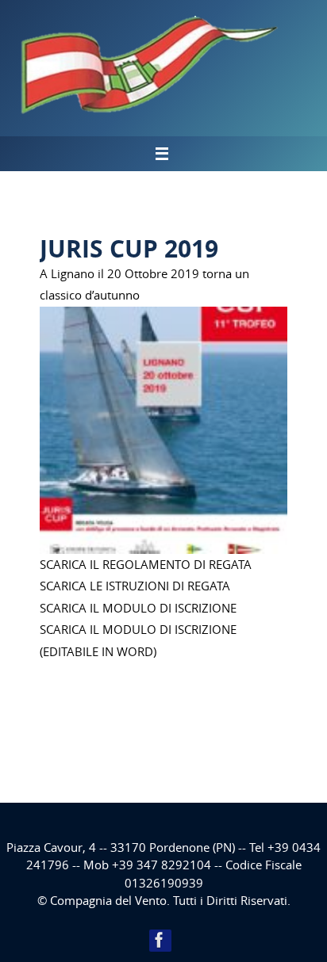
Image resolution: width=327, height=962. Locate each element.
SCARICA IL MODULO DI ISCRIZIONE (138, 608)
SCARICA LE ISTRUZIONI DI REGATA (135, 586)
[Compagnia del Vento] (159, 940)
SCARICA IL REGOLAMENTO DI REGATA (146, 564)
